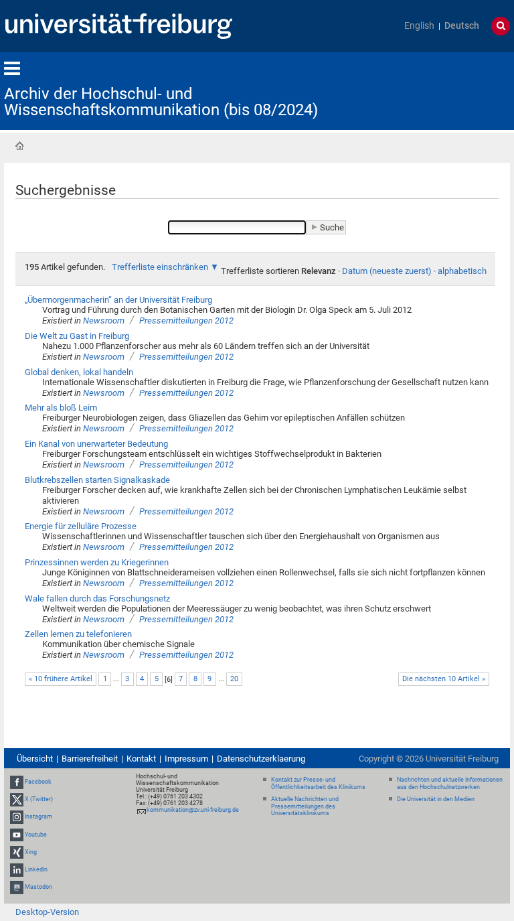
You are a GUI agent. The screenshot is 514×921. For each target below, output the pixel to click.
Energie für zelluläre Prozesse (81, 526)
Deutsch (461, 25)
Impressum (186, 759)
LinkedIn (36, 869)
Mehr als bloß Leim (61, 408)
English (419, 25)
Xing (31, 852)
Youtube (36, 834)
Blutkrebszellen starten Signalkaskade (97, 480)
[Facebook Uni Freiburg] (16, 781)
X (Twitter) (39, 799)
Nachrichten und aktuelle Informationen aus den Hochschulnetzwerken (450, 783)
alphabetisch (462, 271)
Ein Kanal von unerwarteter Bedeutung (96, 444)
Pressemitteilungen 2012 (186, 320)
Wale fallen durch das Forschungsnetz (97, 598)
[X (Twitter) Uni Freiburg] (16, 799)
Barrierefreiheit (90, 759)
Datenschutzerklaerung (261, 759)
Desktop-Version (47, 912)
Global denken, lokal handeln (79, 372)
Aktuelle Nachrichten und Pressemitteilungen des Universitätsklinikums (305, 806)
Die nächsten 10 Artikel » (443, 679)
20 (234, 679)
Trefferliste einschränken (160, 267)
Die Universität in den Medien (436, 799)
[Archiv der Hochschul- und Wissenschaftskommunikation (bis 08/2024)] (444, 90)
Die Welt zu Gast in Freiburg (77, 336)
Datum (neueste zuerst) (387, 271)
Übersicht (35, 759)
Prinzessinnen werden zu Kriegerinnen (97, 562)
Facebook (38, 781)
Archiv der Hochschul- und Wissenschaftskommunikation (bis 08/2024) (161, 101)
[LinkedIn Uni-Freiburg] (16, 869)
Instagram (38, 817)
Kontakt (141, 759)
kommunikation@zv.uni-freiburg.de (193, 809)
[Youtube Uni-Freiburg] (16, 834)
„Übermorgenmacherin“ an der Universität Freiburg (118, 300)
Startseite (19, 146)
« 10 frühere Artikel (60, 679)
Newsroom (103, 320)
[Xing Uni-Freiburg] (16, 852)
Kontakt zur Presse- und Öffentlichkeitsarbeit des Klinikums (318, 783)
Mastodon (38, 886)
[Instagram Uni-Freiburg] (16, 817)
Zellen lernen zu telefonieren (78, 634)
